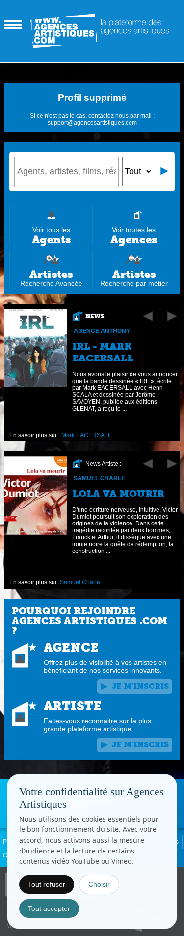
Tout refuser (46, 884)
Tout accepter (49, 908)
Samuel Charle (99, 478)
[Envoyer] (165, 171)
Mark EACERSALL (86, 435)
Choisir (99, 884)
